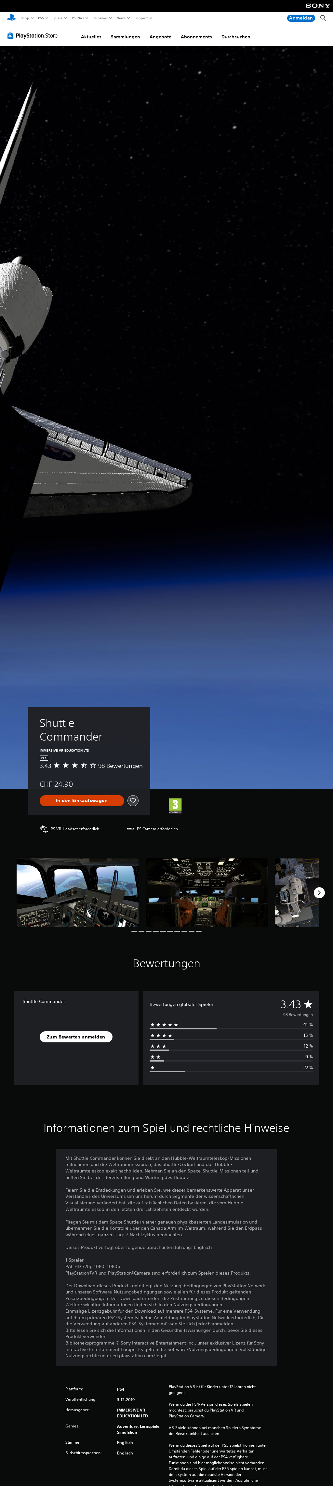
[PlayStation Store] (33, 35)
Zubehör (100, 18)
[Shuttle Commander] (78, 892)
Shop (24, 18)
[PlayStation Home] (11, 18)
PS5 (41, 18)
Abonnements (196, 37)
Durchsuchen (235, 37)
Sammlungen (125, 37)
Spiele (58, 18)
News (121, 18)
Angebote (160, 37)
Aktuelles (91, 37)
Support (141, 18)
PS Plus (78, 18)
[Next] (319, 892)
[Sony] (318, 10)
